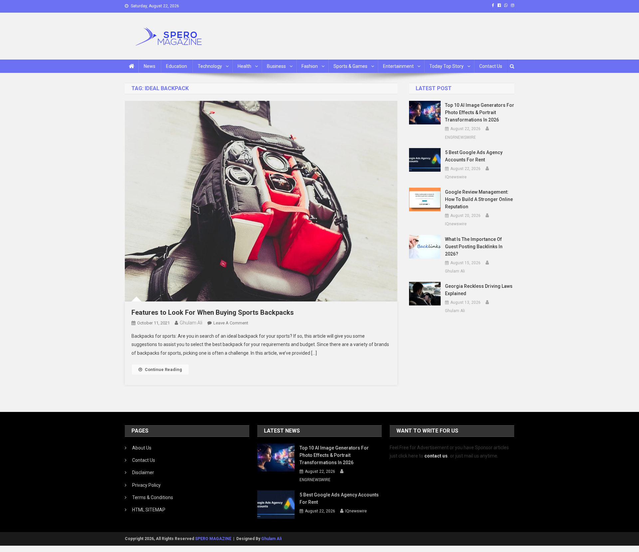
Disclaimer (143, 472)
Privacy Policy (146, 485)
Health (244, 66)
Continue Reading (163, 369)
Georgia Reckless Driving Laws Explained (479, 289)
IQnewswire (456, 177)
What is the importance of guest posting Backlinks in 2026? (474, 247)
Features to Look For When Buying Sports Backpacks (212, 312)
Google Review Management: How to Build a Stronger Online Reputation (479, 199)
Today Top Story (446, 66)
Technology (210, 66)
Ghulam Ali (191, 322)
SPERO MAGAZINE (213, 538)
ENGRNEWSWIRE (460, 137)
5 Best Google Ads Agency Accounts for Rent (474, 156)
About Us (141, 448)
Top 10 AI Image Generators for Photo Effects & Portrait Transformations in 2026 (479, 112)
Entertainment (398, 66)
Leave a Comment (230, 322)
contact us (436, 456)
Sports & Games (350, 66)
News (149, 66)
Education (176, 66)
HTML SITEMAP (148, 509)
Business (276, 66)
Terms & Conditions (152, 497)
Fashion (310, 66)
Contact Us (490, 66)
